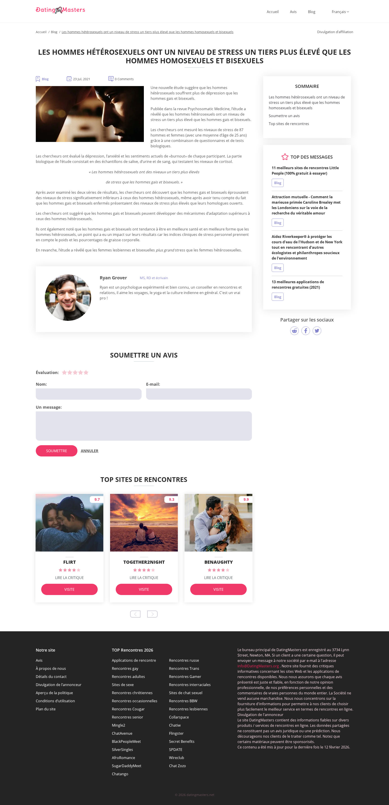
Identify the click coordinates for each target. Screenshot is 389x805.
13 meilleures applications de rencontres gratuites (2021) (298, 284)
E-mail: (153, 384)
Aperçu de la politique (54, 692)
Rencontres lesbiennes (188, 709)
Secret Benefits (181, 741)
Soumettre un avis (284, 115)
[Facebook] (305, 330)
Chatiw (175, 725)
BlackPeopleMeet (126, 741)
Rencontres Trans (184, 668)
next (152, 614)
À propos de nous (51, 668)
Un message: (49, 407)
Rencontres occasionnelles (134, 700)
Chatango (120, 773)
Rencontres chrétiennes (132, 692)
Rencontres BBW (183, 700)
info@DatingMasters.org (258, 666)
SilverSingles (122, 749)
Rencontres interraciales (190, 684)
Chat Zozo (177, 765)
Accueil (273, 11)
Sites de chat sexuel (185, 692)
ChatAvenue (122, 733)
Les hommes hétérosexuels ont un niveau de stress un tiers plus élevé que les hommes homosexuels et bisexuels (307, 102)
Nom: (41, 384)
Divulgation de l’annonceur (58, 684)
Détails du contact (51, 676)
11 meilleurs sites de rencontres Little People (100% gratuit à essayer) (305, 170)
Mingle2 (118, 725)
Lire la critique (69, 577)
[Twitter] (317, 330)
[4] (80, 372)
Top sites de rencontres (289, 123)
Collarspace (179, 717)
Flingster (176, 733)
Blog (311, 11)
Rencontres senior (127, 717)
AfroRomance (123, 757)
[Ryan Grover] (68, 297)
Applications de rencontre (134, 660)
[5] (86, 372)
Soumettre (56, 450)
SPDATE (175, 749)
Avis (293, 11)
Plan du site (46, 709)
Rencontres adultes (128, 676)
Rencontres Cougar (128, 709)
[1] (64, 372)
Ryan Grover (113, 278)
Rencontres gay (125, 668)
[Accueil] (60, 10)
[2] (69, 372)
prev (135, 614)
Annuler (89, 450)
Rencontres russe (184, 660)
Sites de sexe (123, 684)
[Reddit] (294, 330)
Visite (69, 589)
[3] (75, 372)
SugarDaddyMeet (126, 765)
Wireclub (176, 757)
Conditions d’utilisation (55, 700)
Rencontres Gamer (185, 676)
